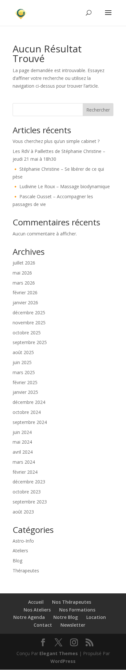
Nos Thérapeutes (71, 602)
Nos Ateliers (37, 610)
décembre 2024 (29, 402)
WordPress (63, 661)
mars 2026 (24, 283)
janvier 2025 (25, 392)
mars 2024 (24, 462)
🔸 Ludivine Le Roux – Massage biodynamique (61, 186)
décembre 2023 (29, 482)
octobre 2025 (27, 333)
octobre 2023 (27, 492)
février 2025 (25, 382)
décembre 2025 (29, 312)
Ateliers (20, 550)
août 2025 (23, 352)
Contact (43, 625)
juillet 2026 (24, 263)
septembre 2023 (30, 502)
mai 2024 (22, 442)
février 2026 (25, 292)
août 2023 (23, 512)
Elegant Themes (58, 653)
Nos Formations (77, 610)
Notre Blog (65, 617)
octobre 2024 (27, 412)
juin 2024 (22, 432)
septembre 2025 (30, 342)
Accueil (36, 602)
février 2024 (25, 472)
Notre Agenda (29, 617)
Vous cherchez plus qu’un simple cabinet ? (56, 141)
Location (96, 617)
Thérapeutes (26, 570)
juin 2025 (22, 362)
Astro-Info (23, 541)
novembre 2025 (29, 322)
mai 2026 (22, 273)
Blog (17, 560)
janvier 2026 (25, 302)
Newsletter (72, 625)
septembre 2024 (30, 422)
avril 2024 (23, 452)
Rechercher (98, 110)
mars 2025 (24, 372)
